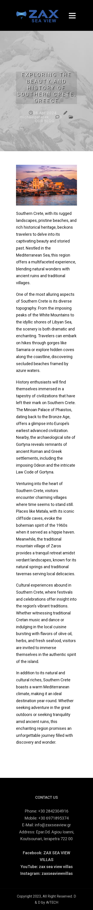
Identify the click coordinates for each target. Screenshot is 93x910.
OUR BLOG (45, 121)
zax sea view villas (56, 866)
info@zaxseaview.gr (53, 825)
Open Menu (72, 15)
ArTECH (52, 902)
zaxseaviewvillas (57, 873)
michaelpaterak (34, 117)
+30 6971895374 (53, 818)
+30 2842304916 (53, 811)
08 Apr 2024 (45, 113)
